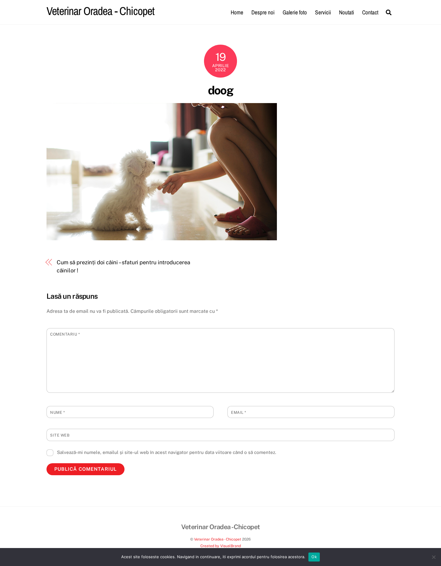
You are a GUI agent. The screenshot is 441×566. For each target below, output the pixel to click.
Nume (57, 412)
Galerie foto (295, 12)
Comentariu (65, 334)
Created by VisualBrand (220, 546)
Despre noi (262, 12)
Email (238, 412)
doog (220, 90)
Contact (370, 12)
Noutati (346, 12)
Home (237, 12)
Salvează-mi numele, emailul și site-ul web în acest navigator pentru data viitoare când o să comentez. (166, 452)
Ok (314, 556)
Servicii (323, 12)
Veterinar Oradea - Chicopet (217, 539)
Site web (60, 435)
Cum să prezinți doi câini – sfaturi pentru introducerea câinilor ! (123, 266)
